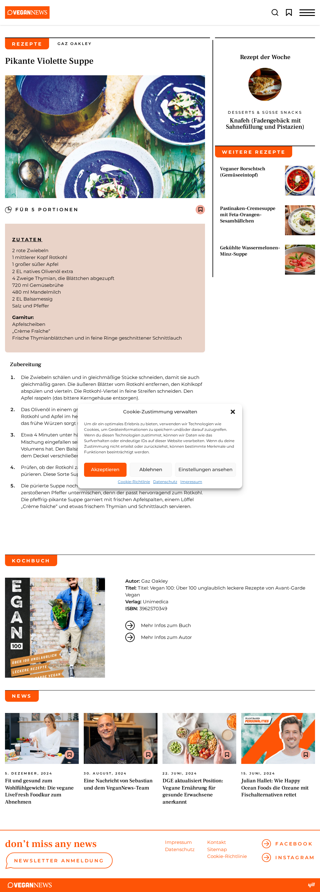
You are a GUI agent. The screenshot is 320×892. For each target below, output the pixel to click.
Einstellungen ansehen (205, 469)
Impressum (191, 482)
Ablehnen (150, 469)
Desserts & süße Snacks (265, 112)
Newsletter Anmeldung (59, 861)
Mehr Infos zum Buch (166, 625)
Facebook (294, 844)
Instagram (295, 857)
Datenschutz (165, 482)
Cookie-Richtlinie (134, 482)
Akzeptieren (105, 469)
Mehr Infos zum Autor (166, 637)
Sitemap (217, 849)
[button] (233, 412)
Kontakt (216, 842)
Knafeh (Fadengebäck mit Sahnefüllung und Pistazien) (265, 123)
